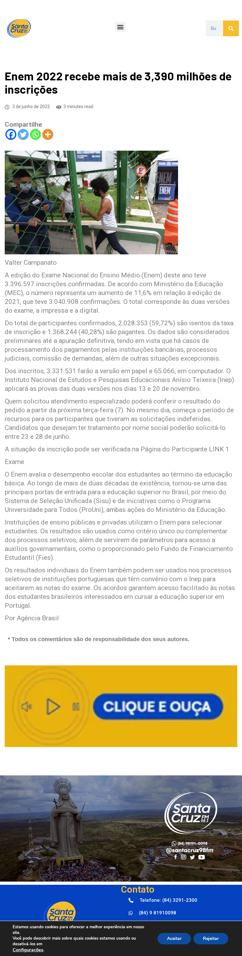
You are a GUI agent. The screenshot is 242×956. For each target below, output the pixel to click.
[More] (47, 134)
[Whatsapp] (35, 134)
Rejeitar (211, 939)
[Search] (231, 28)
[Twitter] (23, 134)
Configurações (28, 950)
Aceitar (174, 939)
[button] (120, 27)
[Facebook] (10, 134)
